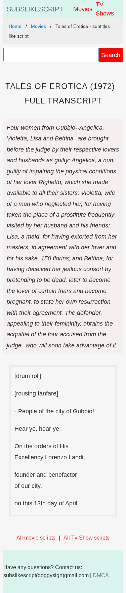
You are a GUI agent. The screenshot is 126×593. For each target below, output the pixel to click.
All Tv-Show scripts (87, 538)
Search (110, 54)
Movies (82, 9)
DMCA (101, 575)
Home (15, 26)
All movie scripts (35, 538)
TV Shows (105, 9)
